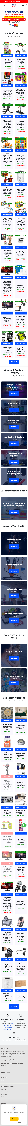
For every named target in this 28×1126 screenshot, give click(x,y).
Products (4, 1077)
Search (3, 1089)
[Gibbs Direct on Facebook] (1, 1065)
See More (14, 362)
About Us (4, 1094)
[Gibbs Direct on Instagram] (3, 1065)
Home (3, 1075)
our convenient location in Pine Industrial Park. (8, 1026)
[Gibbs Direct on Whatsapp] (5, 1065)
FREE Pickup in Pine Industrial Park (14, 1)
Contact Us (4, 1092)
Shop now (14, 394)
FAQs (2, 1097)
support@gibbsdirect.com (10, 1060)
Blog (2, 1080)
